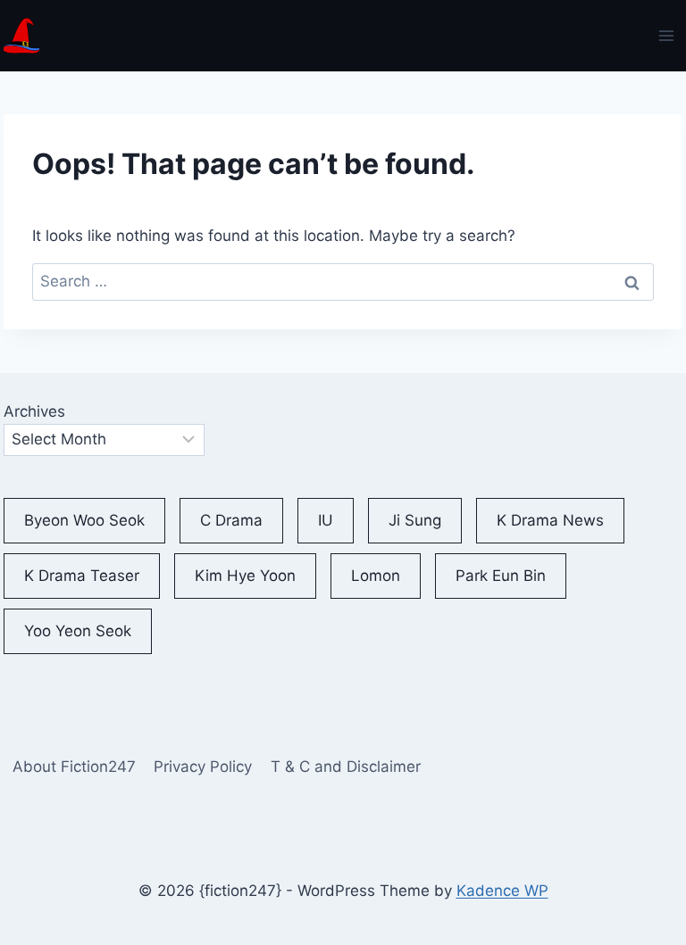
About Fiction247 (74, 766)
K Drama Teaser (81, 575)
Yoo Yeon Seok (77, 631)
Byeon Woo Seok (84, 520)
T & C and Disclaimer (346, 766)
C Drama (231, 520)
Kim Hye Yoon (245, 575)
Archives (34, 411)
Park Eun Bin (501, 575)
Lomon (375, 575)
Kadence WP (502, 890)
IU (325, 520)
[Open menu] (666, 35)
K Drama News (550, 520)
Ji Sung (415, 520)
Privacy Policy (203, 766)
